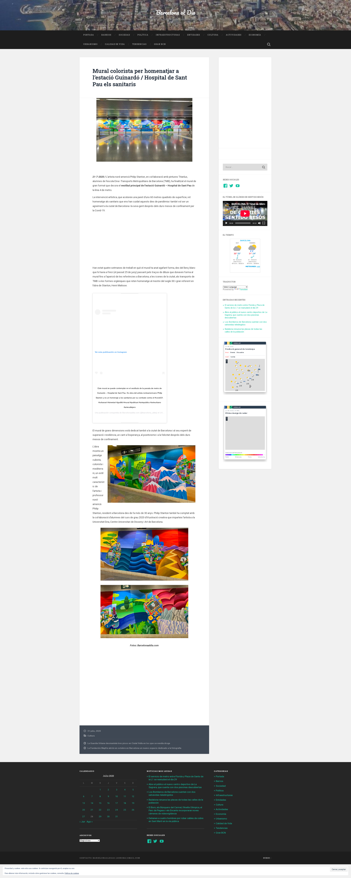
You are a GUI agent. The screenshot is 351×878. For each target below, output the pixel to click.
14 (92, 803)
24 (116, 810)
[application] (245, 213)
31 (116, 816)
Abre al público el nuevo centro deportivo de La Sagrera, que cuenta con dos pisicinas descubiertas (246, 315)
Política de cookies (72, 873)
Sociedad (124, 35)
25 (125, 810)
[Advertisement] (144, 239)
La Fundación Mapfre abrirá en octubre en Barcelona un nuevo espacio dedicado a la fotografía (134, 748)
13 (83, 803)
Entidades (193, 35)
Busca (268, 44)
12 (133, 796)
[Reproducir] (226, 223)
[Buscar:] (245, 167)
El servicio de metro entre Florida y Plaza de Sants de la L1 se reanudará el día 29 (244, 306)
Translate (243, 289)
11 (125, 796)
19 (133, 803)
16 (108, 803)
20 (83, 810)
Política (142, 35)
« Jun (82, 821)
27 (83, 816)
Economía (255, 35)
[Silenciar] (259, 223)
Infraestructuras (168, 35)
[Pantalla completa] (263, 223)
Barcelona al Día (175, 12)
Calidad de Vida (115, 44)
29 (100, 816)
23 (108, 810)
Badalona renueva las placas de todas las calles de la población (243, 330)
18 (125, 803)
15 (100, 803)
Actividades (233, 35)
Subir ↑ (267, 858)
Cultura (212, 35)
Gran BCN (160, 44)
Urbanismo (90, 44)
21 (92, 810)
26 (133, 810)
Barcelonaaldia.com (130, 413)
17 (116, 803)
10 (116, 796)
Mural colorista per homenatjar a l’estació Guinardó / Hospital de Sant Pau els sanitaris (140, 77)
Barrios (106, 35)
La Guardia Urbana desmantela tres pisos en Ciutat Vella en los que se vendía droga (128, 743)
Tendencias (139, 44)
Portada (88, 35)
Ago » (90, 821)
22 (100, 810)
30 (108, 816)
